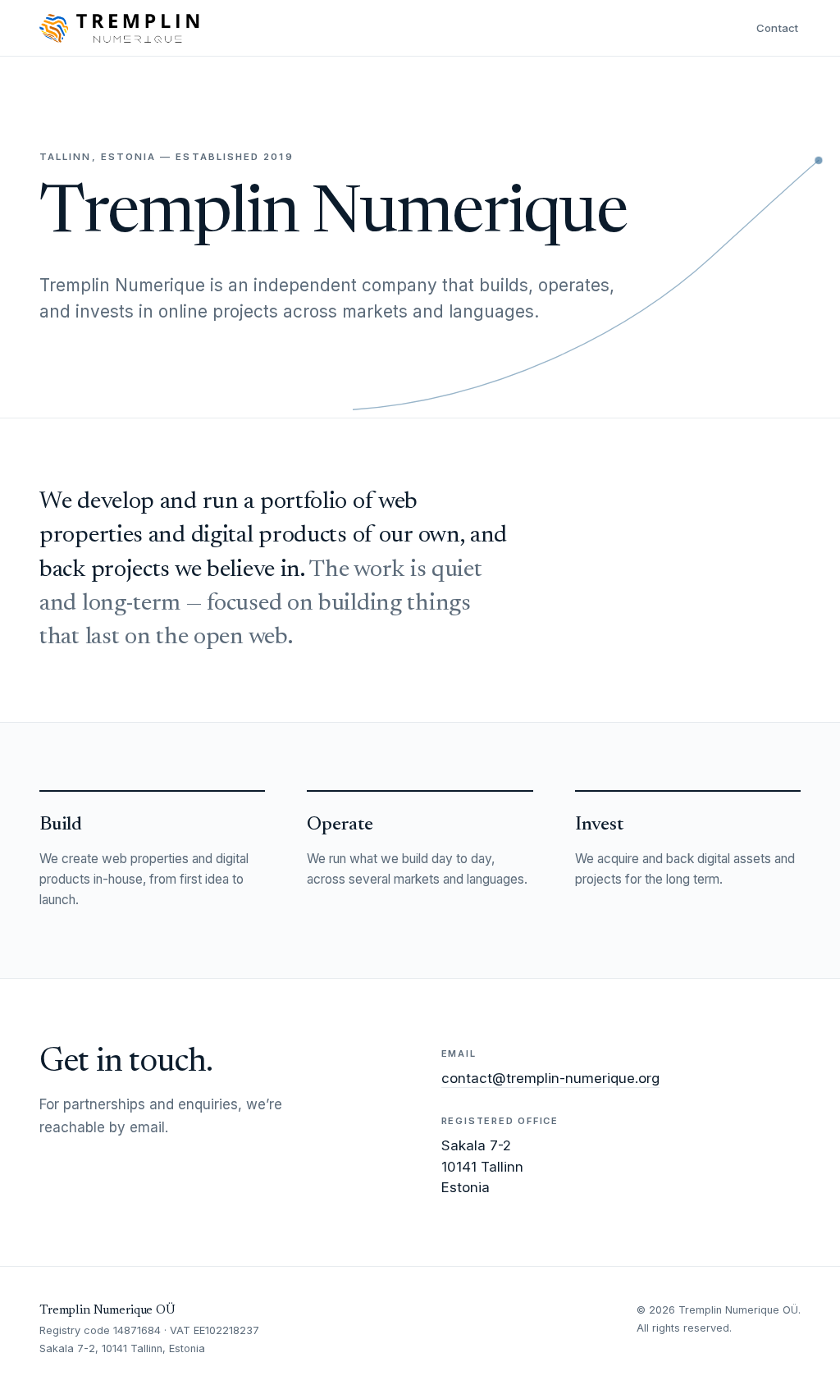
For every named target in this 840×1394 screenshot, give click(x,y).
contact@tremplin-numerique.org (550, 1078)
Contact (777, 27)
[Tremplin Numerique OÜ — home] (119, 27)
